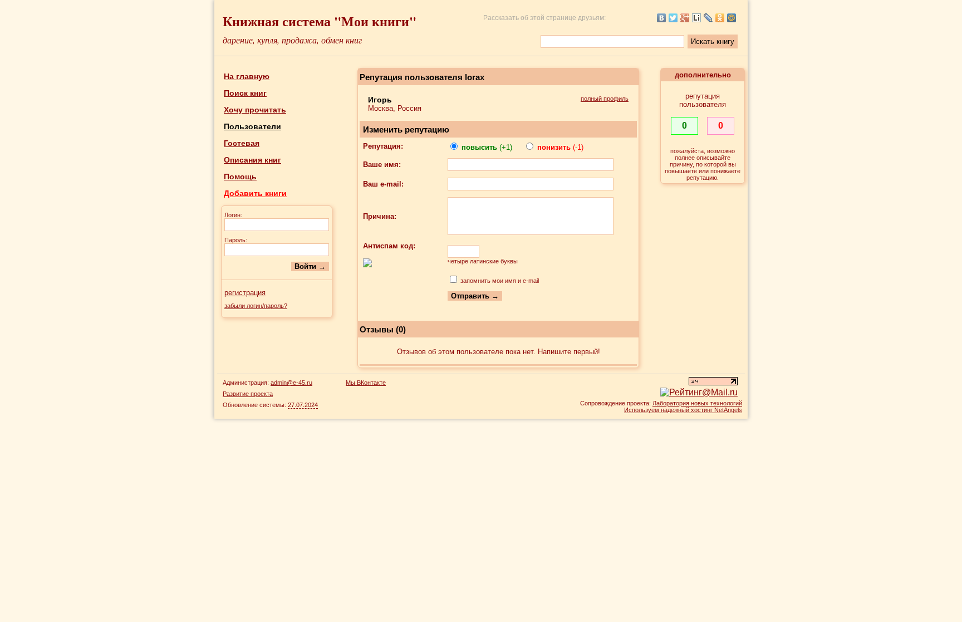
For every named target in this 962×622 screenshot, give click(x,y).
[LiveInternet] (697, 18)
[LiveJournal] (708, 18)
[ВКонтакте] (661, 18)
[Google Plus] (685, 18)
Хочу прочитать (255, 109)
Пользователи (252, 126)
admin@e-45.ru (291, 382)
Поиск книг (245, 93)
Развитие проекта (248, 393)
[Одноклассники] (720, 18)
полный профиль (605, 98)
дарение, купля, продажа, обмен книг (292, 40)
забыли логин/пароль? (255, 305)
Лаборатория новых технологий (697, 403)
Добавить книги (255, 193)
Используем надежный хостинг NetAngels (683, 409)
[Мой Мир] (732, 18)
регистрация (245, 292)
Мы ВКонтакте (366, 382)
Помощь (240, 176)
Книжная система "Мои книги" (319, 21)
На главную (246, 76)
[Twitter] (673, 18)
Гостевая (241, 143)
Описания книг (252, 159)
